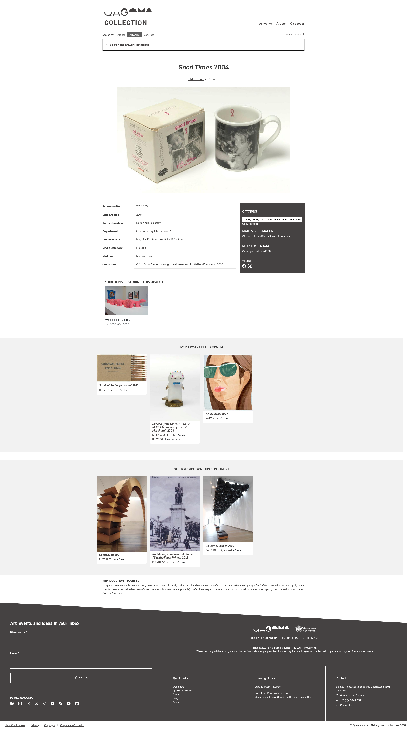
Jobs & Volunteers (15, 725)
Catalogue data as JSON (256, 251)
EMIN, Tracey (197, 79)
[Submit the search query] (104, 44)
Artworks (265, 23)
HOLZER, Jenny (108, 390)
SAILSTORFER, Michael (219, 550)
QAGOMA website (183, 690)
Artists (281, 23)
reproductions (226, 589)
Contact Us (346, 705)
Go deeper (297, 23)
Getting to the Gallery (352, 695)
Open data (178, 686)
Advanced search (295, 34)
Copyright (49, 725)
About (176, 702)
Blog (175, 698)
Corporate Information (72, 725)
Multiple (141, 247)
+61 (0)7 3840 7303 (351, 700)
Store (176, 694)
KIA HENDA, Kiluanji (163, 562)
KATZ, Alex (212, 418)
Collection (125, 22)
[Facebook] (244, 266)
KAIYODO (157, 439)
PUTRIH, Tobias (108, 559)
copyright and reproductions (279, 589)
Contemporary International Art (155, 231)
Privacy (35, 725)
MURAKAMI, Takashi (163, 435)
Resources (148, 34)
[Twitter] (250, 266)
